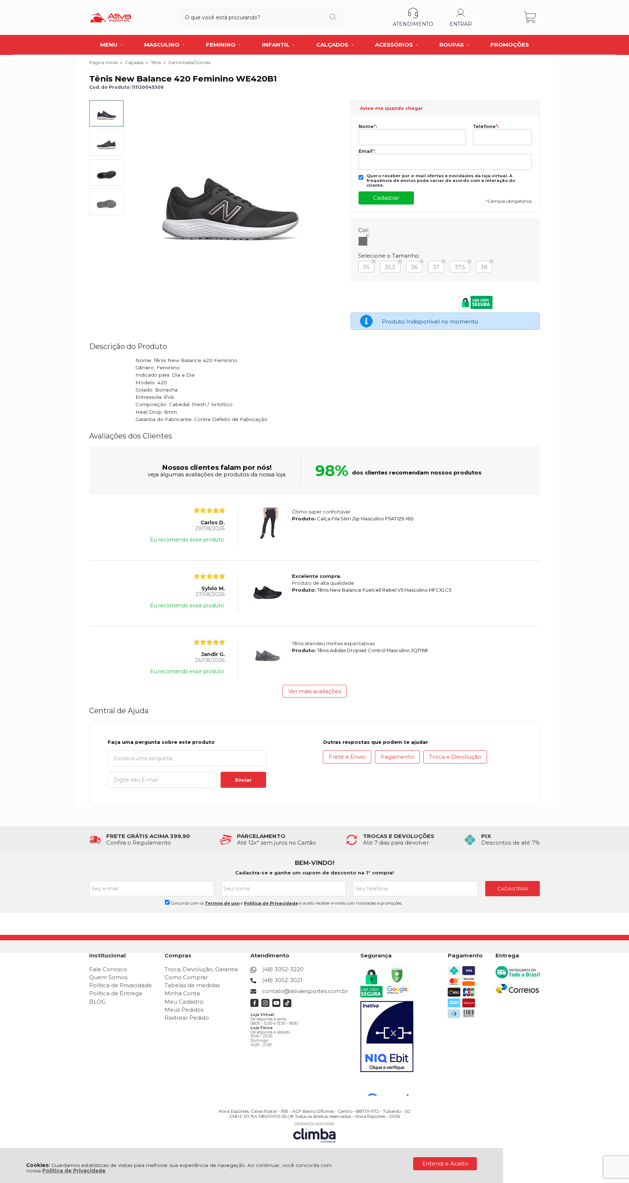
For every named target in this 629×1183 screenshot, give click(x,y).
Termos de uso (222, 903)
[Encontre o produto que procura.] (333, 17)
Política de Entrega (115, 993)
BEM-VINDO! (315, 862)
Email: (367, 151)
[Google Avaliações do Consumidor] (390, 1086)
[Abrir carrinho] (530, 17)
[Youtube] (276, 1005)
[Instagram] (265, 1005)
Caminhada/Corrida (189, 62)
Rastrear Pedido (187, 1017)
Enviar (243, 780)
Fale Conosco (108, 969)
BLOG (97, 1001)
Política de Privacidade (74, 1171)
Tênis (156, 62)
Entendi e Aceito (445, 1163)
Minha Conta (182, 993)
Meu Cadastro (184, 1001)
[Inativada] (387, 1036)
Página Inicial (104, 62)
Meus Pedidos (184, 1009)
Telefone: (486, 126)
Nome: (368, 126)
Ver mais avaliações (314, 691)
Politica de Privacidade (271, 903)
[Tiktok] (287, 1005)
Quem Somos (108, 977)
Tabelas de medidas (192, 985)
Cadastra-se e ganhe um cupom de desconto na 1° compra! (314, 873)
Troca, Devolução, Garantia (201, 969)
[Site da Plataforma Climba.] (314, 1132)
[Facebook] (254, 1005)
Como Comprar (186, 977)
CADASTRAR (512, 889)
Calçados (135, 62)
